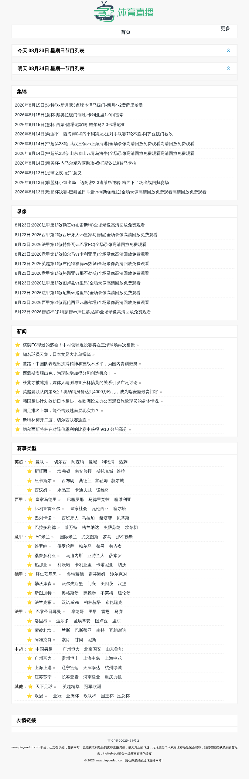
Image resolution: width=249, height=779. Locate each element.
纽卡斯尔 (43, 480)
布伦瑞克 (113, 602)
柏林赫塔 (92, 602)
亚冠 (57, 695)
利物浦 (108, 461)
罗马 (107, 536)
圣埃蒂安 (81, 620)
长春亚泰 (70, 677)
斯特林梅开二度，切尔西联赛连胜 (55, 419)
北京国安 (92, 649)
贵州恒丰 (70, 658)
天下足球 (44, 686)
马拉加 (88, 517)
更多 (225, 28)
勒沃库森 (43, 583)
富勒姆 (101, 480)
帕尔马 (85, 546)
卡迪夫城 (83, 490)
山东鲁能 (114, 649)
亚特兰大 (95, 555)
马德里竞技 (99, 499)
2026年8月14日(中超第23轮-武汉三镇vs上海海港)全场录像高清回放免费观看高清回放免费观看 (104, 143)
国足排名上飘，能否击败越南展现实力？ (61, 410)
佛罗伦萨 (65, 546)
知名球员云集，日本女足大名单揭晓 (57, 354)
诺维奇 (102, 490)
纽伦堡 (124, 592)
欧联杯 (90, 695)
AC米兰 (43, 536)
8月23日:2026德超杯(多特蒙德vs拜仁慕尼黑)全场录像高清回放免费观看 (83, 311)
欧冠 (39, 695)
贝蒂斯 (123, 517)
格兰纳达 (90, 527)
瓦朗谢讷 (117, 630)
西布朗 (68, 480)
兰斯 (66, 630)
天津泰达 (91, 667)
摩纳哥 (77, 611)
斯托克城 (104, 471)
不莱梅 (107, 592)
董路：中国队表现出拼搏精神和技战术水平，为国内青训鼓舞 (80, 363)
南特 (100, 630)
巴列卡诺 (43, 517)
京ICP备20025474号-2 (123, 740)
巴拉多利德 (45, 527)
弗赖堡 (89, 592)
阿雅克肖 (43, 639)
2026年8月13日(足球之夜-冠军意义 (48, 172)
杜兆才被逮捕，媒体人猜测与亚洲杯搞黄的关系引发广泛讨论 (80, 382)
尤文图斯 (89, 536)
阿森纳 (77, 461)
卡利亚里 (83, 564)
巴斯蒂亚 (83, 630)
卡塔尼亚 (104, 564)
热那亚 (41, 564)
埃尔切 (131, 527)
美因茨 (107, 583)
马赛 (118, 611)
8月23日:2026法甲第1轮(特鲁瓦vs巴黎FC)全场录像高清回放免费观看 (80, 244)
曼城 (93, 461)
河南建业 (91, 677)
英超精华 (71, 686)
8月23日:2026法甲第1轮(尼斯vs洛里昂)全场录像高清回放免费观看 (78, 292)
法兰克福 (43, 602)
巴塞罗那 (75, 499)
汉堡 (122, 583)
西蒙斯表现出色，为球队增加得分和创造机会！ (67, 373)
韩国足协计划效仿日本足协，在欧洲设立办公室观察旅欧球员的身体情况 (91, 401)
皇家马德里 (46, 499)
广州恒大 (71, 649)
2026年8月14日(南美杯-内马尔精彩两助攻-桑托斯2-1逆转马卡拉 (75, 163)
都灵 (100, 546)
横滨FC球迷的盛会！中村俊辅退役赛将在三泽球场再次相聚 (79, 344)
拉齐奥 (115, 546)
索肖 (66, 639)
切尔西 (60, 461)
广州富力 (43, 658)
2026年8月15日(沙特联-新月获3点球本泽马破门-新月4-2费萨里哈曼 (79, 105)
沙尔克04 (119, 574)
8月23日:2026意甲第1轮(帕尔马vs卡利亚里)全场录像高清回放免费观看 (82, 254)
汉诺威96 (70, 602)
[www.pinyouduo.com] (123, 20)
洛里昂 (41, 620)
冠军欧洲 (92, 686)
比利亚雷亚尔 (47, 508)
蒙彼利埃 (43, 630)
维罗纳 (41, 546)
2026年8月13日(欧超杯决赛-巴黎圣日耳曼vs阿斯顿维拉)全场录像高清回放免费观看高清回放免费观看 (110, 191)
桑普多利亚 (45, 555)
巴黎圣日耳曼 (48, 611)
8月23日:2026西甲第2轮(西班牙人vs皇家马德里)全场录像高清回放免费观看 (86, 234)
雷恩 (105, 611)
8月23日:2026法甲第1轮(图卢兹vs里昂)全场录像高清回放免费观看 (78, 283)
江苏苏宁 (43, 677)
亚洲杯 (72, 695)
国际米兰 (68, 536)
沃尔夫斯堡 (72, 583)
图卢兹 (101, 620)
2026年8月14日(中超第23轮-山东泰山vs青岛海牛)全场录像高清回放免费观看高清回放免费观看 (104, 153)
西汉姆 (41, 490)
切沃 (122, 564)
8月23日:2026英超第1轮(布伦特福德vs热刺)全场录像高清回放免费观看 (82, 263)
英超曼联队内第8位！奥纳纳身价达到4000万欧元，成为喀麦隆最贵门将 (90, 391)
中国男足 (44, 649)
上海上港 (43, 667)
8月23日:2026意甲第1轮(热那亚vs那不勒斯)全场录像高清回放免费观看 (82, 273)
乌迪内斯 (74, 555)
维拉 (121, 471)
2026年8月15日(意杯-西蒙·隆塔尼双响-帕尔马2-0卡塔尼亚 (70, 124)
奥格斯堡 (70, 592)
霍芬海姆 (96, 574)
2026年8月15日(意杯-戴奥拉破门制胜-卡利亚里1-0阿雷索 (69, 114)
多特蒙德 (75, 574)
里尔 (116, 620)
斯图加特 (43, 592)
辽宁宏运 (70, 667)
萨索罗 (115, 555)
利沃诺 (63, 564)
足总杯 (123, 695)
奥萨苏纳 (112, 527)
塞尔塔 (119, 508)
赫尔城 (117, 480)
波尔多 (62, 620)
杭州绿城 (113, 667)
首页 (126, 32)
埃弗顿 (63, 471)
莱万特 (71, 527)
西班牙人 (70, 517)
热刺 (123, 461)
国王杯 (107, 695)
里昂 (92, 611)
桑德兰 (85, 480)
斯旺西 (41, 471)
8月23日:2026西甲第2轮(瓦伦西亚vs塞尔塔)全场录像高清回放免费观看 (82, 302)
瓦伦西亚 (100, 508)
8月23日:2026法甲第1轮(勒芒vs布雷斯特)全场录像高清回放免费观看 (80, 225)
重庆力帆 (113, 677)
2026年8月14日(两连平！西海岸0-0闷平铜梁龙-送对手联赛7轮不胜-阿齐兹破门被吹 (94, 133)
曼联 (40, 461)
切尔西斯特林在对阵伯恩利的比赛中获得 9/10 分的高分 (75, 429)
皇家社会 (78, 508)
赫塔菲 (105, 517)
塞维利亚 (122, 499)
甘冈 (79, 639)
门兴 (91, 583)
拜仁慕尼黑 (46, 574)
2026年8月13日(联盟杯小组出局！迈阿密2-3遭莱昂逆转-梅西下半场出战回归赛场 (92, 182)
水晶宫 (63, 490)
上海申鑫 (91, 658)
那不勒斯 (124, 536)
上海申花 (113, 658)
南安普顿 (83, 471)
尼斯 (92, 639)
